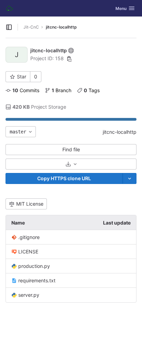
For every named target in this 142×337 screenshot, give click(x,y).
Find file (71, 149)
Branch (61, 90)
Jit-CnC (31, 27)
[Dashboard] (10, 8)
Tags (92, 90)
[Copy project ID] (69, 59)
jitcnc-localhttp (119, 132)
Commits (25, 90)
